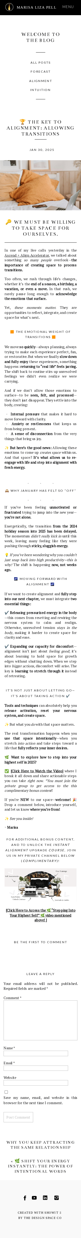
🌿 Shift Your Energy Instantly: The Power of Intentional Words (40, 1165)
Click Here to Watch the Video (37, 770)
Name (9, 1048)
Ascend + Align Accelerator (27, 255)
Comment (12, 997)
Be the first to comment (40, 942)
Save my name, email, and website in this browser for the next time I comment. (40, 1100)
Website (10, 1077)
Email (9, 1062)
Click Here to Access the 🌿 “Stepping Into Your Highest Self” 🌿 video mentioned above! (41, 915)
